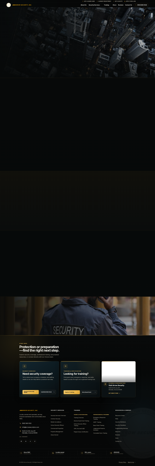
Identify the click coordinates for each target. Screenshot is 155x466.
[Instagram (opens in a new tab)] (21, 441)
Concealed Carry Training (100, 433)
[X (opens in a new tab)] (30, 441)
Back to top (131, 462)
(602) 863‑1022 (142, 5)
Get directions (114, 394)
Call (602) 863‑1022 (46, 392)
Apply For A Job (131, 1)
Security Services (94, 5)
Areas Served (54, 435)
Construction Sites (30, 276)
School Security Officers (90, 259)
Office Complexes (59, 268)
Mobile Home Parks (59, 276)
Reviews (120, 5)
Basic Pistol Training (98, 425)
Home (21, 20)
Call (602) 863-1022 (41, 71)
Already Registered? (104, 1)
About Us (83, 5)
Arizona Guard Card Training (81, 421)
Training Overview (79, 417)
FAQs (116, 418)
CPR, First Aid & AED (79, 428)
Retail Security (87, 268)
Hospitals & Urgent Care (90, 285)
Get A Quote (118, 1)
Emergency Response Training (99, 418)
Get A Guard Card (89, 1)
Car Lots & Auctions (30, 285)
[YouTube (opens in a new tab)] (26, 441)
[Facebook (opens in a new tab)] (35, 441)
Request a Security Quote (29, 392)
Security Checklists (120, 425)
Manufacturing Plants (60, 285)
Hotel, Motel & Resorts (31, 268)
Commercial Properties (119, 259)
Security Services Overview (58, 415)
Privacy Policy (122, 462)
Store (114, 5)
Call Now (37, 329)
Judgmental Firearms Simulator (99, 429)
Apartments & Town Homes (91, 276)
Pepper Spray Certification (81, 431)
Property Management (57, 431)
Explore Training (69, 392)
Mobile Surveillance (56, 422)
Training (106, 5)
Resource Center (120, 415)
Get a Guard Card (86, 392)
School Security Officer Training (80, 424)
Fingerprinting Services (121, 428)
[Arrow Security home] (19, 5)
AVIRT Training (97, 422)
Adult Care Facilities (118, 276)
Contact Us (128, 5)
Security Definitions (120, 422)
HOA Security (115, 268)
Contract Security (59, 259)
